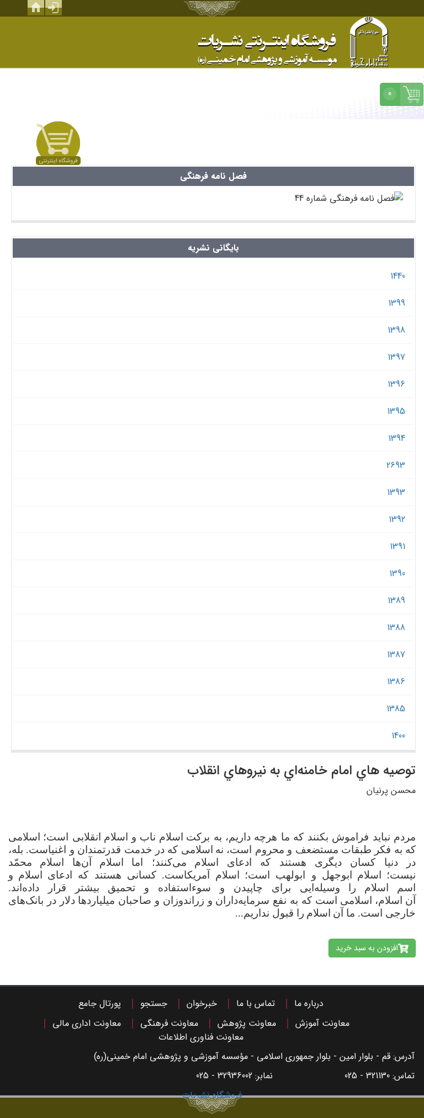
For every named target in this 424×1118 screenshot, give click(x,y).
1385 (395, 709)
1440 (397, 276)
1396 (396, 384)
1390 (397, 574)
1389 (396, 601)
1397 (396, 357)
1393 (396, 492)
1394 (396, 438)
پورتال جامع (99, 1003)
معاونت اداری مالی (86, 1023)
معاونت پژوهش (247, 1023)
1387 (396, 655)
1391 (397, 546)
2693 (395, 465)
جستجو (153, 1003)
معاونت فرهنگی (169, 1023)
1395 (396, 411)
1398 (396, 330)
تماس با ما (255, 1003)
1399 (396, 303)
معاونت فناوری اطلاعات (200, 1037)
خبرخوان (202, 1003)
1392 (397, 519)
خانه (36, 7)
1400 (398, 736)
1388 (396, 628)
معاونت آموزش (322, 1023)
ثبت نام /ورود (53, 7)
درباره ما (309, 1003)
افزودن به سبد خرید (367, 948)
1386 (396, 682)
